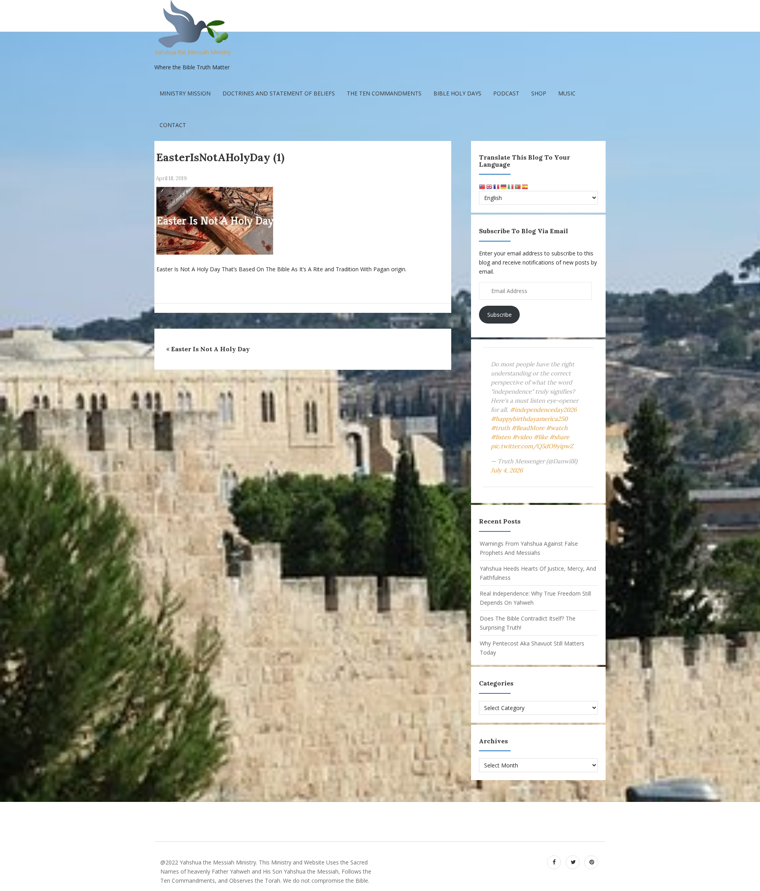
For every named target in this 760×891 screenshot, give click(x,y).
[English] (489, 186)
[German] (503, 186)
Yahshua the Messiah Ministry (192, 52)
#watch (557, 428)
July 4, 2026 (507, 470)
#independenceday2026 (543, 409)
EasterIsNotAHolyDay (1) (220, 157)
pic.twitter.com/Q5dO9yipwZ (532, 446)
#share (559, 437)
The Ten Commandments (384, 93)
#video (522, 437)
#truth (500, 428)
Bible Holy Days (457, 93)
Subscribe (499, 314)
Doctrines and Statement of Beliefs (278, 93)
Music (567, 93)
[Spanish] (525, 186)
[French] (496, 186)
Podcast (506, 93)
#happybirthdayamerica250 (529, 419)
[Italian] (511, 186)
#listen (501, 437)
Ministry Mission (185, 93)
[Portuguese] (518, 186)
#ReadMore (527, 428)
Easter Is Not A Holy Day (210, 349)
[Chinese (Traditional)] (482, 186)
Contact (173, 125)
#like (541, 437)
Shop (538, 93)
